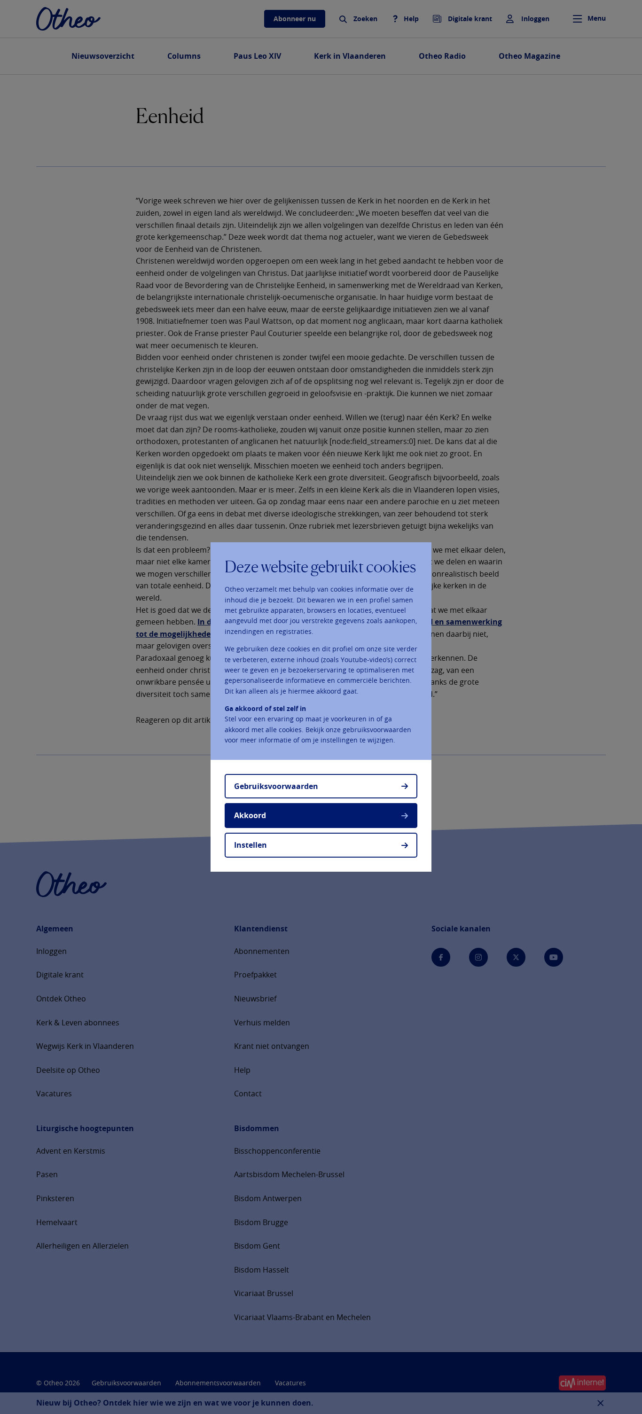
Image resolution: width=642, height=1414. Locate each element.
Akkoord (250, 815)
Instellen (250, 845)
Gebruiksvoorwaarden (276, 786)
